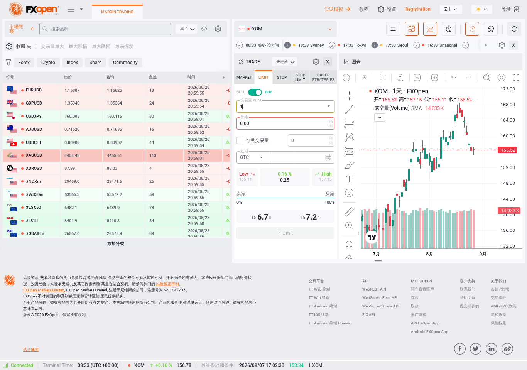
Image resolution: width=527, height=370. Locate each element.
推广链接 (418, 315)
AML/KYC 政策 (503, 306)
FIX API (368, 315)
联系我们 (467, 289)
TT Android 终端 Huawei (330, 323)
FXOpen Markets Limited (43, 290)
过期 (244, 151)
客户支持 (467, 281)
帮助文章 (467, 298)
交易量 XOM (250, 100)
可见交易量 (257, 140)
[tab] (244, 77)
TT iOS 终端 (319, 315)
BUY (268, 92)
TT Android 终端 (323, 306)
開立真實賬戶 (422, 289)
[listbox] (451, 9)
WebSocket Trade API (380, 306)
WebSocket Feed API (380, 298)
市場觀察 (16, 29)
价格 (244, 117)
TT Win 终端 (319, 298)
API (365, 281)
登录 (506, 9)
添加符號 (115, 243)
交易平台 (316, 281)
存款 (415, 298)
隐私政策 (498, 315)
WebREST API (374, 289)
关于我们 (498, 281)
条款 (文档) (500, 289)
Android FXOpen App (429, 331)
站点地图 (31, 350)
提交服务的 (469, 306)
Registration (418, 9)
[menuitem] (186, 29)
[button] (329, 107)
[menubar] (186, 29)
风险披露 (498, 323)
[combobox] (285, 106)
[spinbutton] (285, 123)
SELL (240, 92)
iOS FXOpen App (425, 323)
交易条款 (498, 298)
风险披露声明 (167, 284)
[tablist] (285, 156)
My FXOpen (421, 281)
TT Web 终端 (319, 289)
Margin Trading (117, 12)
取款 (415, 306)
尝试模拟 (333, 9)
